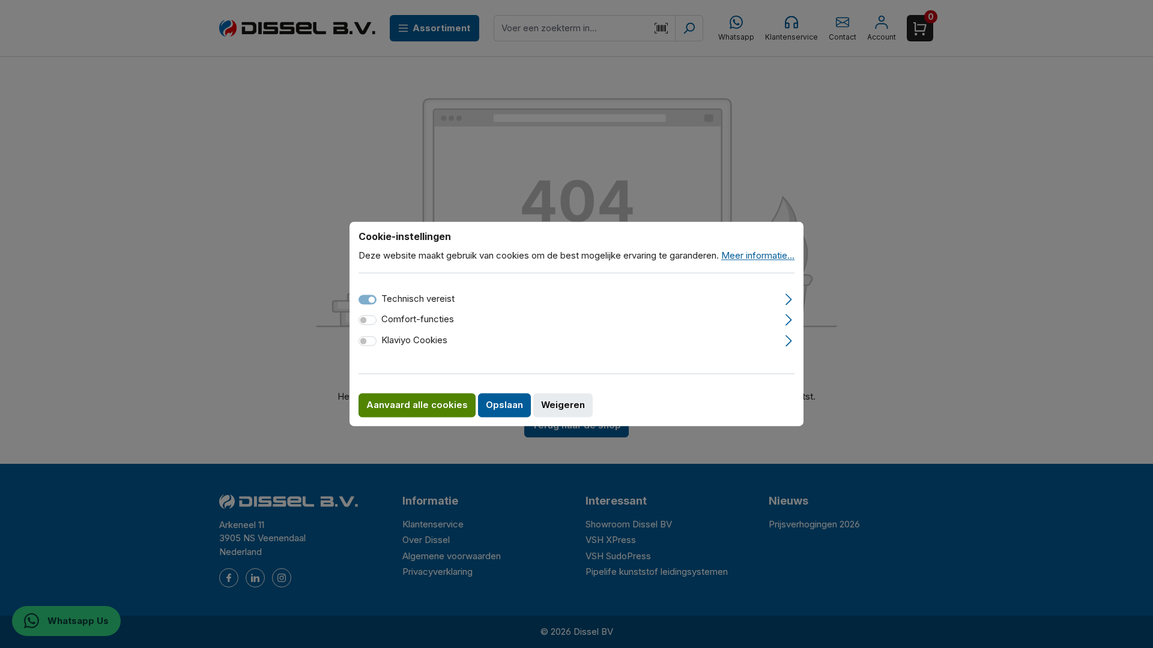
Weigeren (563, 405)
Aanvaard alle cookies (417, 405)
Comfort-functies (417, 319)
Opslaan (504, 405)
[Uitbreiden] (788, 297)
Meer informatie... (757, 255)
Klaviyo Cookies (414, 340)
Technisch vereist (418, 298)
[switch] (368, 320)
